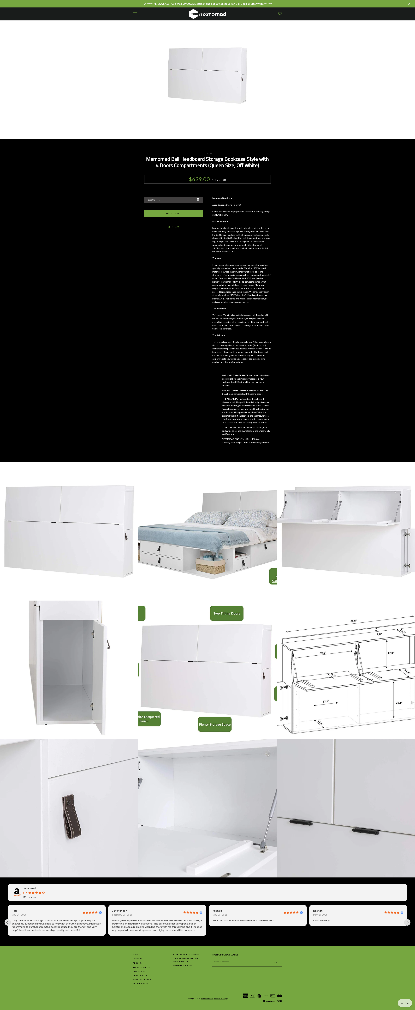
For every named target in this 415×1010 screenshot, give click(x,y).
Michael (118, 911)
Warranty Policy (142, 979)
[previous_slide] (8, 922)
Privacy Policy (141, 975)
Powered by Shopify (221, 998)
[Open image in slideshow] (208, 86)
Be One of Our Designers (186, 955)
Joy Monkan (19, 911)
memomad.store (207, 998)
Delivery (137, 959)
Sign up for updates (225, 954)
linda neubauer (323, 911)
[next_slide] (407, 922)
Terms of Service (142, 967)
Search (137, 955)
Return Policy (140, 984)
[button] (320, 934)
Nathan (218, 911)
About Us (138, 963)
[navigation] (135, 14)
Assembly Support (182, 966)
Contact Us (139, 971)
